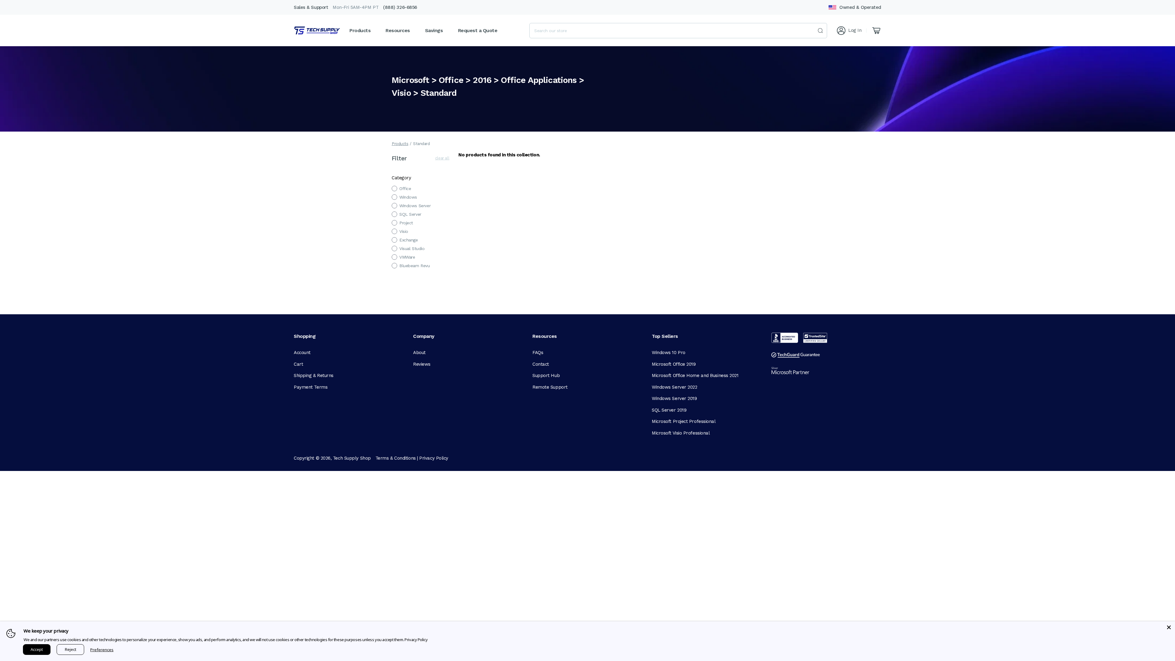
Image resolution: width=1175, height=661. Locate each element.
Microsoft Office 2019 (674, 364)
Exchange (408, 239)
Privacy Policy (433, 458)
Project (406, 222)
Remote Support (550, 387)
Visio (403, 231)
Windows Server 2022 (674, 387)
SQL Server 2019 (669, 410)
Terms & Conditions (395, 458)
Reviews (422, 364)
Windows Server (415, 205)
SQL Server (410, 214)
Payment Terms (310, 387)
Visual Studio (412, 248)
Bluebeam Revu (414, 265)
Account (302, 352)
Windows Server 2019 (674, 398)
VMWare (407, 257)
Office (405, 188)
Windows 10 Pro (668, 352)
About (419, 352)
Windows (408, 197)
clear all (442, 158)
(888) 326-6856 (400, 7)
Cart (298, 364)
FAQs (537, 352)
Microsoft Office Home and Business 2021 (695, 375)
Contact (540, 364)
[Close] (1169, 627)
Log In (854, 30)
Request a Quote (478, 30)
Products (400, 143)
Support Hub (546, 375)
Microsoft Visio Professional (681, 433)
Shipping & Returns (314, 375)
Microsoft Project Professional (684, 421)
